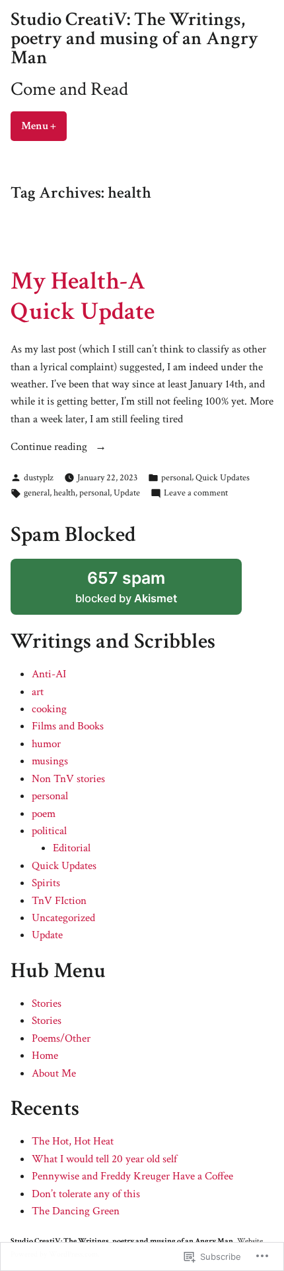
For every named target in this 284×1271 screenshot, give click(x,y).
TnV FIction (59, 900)
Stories (46, 1003)
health (64, 492)
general (37, 492)
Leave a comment (196, 493)
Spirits (46, 883)
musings (50, 761)
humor (46, 744)
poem (43, 813)
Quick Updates (222, 477)
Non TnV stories (68, 779)
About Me (54, 1073)
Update (127, 492)
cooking (49, 709)
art (38, 692)
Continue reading (50, 447)
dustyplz (38, 477)
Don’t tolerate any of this (86, 1194)
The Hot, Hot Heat (73, 1141)
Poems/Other (61, 1038)
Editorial (71, 848)
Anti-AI (49, 674)
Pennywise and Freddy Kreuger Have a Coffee (132, 1176)
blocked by (126, 586)
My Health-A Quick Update (83, 296)
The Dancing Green (76, 1211)
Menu (44, 126)
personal (176, 477)
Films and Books (68, 726)
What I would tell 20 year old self (104, 1159)
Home (45, 1055)
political (49, 831)
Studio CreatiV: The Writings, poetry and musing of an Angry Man (134, 38)
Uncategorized (63, 918)
